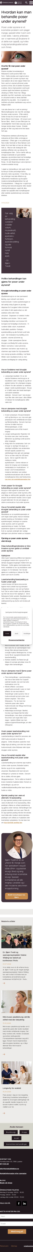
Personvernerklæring (16, 640)
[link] (7, 633)
